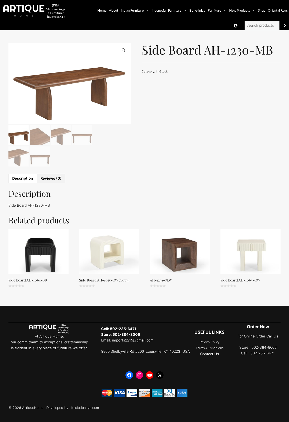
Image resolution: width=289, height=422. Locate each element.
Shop (261, 10)
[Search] (285, 25)
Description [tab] (22, 178)
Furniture (214, 10)
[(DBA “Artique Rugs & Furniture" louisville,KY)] (34, 10)
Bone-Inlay (197, 10)
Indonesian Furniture (166, 10)
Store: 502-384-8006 (120, 334)
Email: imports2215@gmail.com (127, 340)
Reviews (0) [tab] (51, 178)
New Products (239, 10)
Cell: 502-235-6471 (118, 329)
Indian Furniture (132, 10)
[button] (123, 50)
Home (101, 10)
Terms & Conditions (209, 348)
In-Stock (162, 71)
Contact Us (209, 354)
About (113, 10)
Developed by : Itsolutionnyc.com (72, 408)
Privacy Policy (209, 341)
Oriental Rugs (278, 10)
